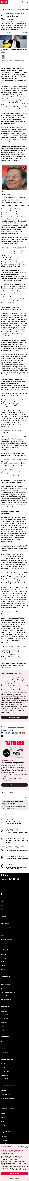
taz (5, 875)
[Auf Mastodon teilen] (5, 733)
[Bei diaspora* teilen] (20, 733)
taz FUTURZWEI (5, 1094)
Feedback (4, 1136)
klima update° (5, 1018)
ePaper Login (5, 1144)
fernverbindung (5, 1015)
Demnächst (4, 1064)
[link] (10, 6)
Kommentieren (12, 727)
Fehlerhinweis (20, 727)
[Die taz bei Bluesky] (14, 880)
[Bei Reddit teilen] (23, 733)
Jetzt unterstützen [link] (15, 717)
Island (2, 935)
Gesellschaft (4, 898)
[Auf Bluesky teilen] (9, 733)
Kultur (2, 901)
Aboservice (4, 1140)
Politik (3, 890)
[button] (27, 2)
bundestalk (4, 1011)
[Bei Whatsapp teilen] (16, 733)
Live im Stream (5, 1071)
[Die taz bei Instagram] (17, 880)
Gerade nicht (20, 1146)
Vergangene (4, 1075)
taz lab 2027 (4, 1079)
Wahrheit (3, 916)
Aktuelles (3, 954)
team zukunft (4, 1041)
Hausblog (3, 958)
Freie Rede (4, 1026)
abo (2, 981)
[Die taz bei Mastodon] (10, 880)
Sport (2, 905)
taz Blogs (3, 1090)
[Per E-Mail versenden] (2, 733)
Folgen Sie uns (4, 879)
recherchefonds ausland (8, 992)
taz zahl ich (4, 988)
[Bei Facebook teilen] (13, 733)
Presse (3, 969)
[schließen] (26, 1146)
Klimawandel (4, 943)
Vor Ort (3, 1067)
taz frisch (3, 1045)
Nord (2, 913)
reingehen (4, 1030)
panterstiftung (5, 996)
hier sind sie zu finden (8, 808)
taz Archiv (4, 1102)
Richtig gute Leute (6, 939)
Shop (2, 1121)
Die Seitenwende (6, 962)
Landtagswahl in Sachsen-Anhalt (10, 928)
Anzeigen (3, 1125)
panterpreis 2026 (6, 999)
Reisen (3, 1113)
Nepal (2, 932)
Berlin (2, 909)
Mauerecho (4, 1022)
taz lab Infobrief (5, 1052)
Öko (2, 894)
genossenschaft (5, 984)
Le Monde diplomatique (8, 1098)
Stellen (3, 965)
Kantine (3, 1117)
